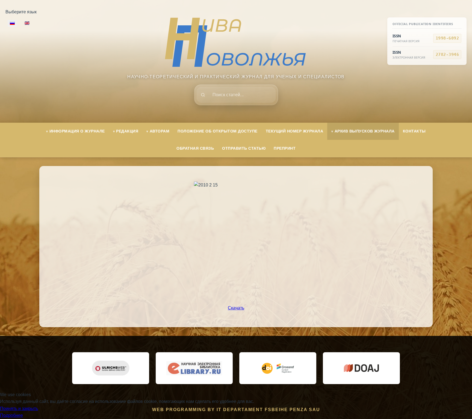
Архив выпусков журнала (365, 131)
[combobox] (236, 95)
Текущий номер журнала (294, 131)
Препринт (285, 148)
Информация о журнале (77, 131)
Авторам (160, 131)
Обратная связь (195, 148)
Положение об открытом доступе (218, 131)
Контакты (414, 131)
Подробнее (11, 415)
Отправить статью (244, 148)
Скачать (236, 308)
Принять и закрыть (19, 408)
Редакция (127, 131)
